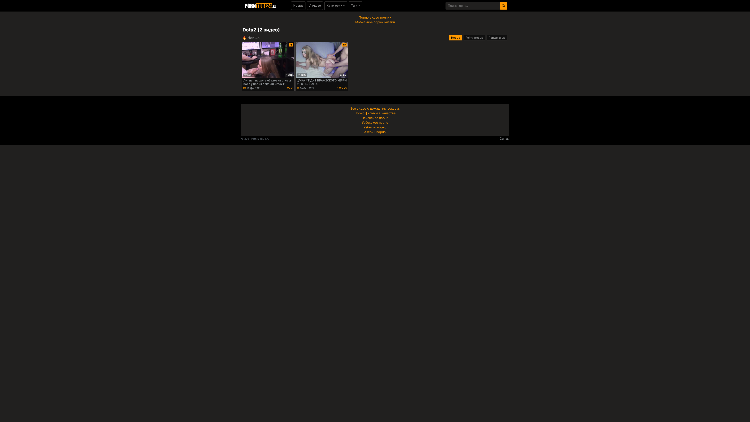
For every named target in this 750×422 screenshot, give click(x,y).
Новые (298, 5)
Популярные (496, 37)
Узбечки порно (375, 127)
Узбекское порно (375, 122)
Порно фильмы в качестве (375, 113)
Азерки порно (375, 132)
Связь (504, 138)
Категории (336, 5)
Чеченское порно (375, 118)
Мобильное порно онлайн (375, 22)
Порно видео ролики (375, 17)
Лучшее (315, 5)
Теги (355, 5)
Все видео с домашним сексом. (375, 108)
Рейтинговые (474, 37)
